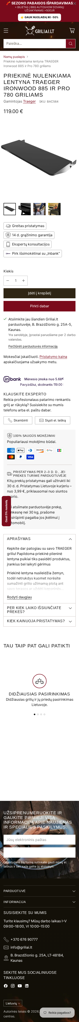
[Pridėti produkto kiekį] (23, 280)
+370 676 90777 (24, 939)
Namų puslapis (14, 57)
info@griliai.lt (21, 947)
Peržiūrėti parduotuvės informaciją (32, 346)
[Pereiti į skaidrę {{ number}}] (34, 714)
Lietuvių (11, 1003)
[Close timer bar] (74, 3)
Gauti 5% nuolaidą (6, 511)
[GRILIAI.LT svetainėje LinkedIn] (26, 986)
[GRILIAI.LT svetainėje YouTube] (19, 986)
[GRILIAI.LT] (39, 30)
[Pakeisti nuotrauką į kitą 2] (24, 209)
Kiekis (8, 271)
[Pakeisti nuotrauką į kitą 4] (54, 209)
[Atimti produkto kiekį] (8, 280)
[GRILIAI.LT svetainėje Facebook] (5, 986)
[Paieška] (70, 43)
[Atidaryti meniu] (5, 30)
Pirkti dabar (39, 306)
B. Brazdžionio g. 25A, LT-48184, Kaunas (37, 958)
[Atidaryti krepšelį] (71, 30)
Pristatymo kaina (53, 357)
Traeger (29, 101)
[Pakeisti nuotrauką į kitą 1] (10, 209)
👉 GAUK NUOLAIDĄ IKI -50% (39, 17)
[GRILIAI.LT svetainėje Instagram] (12, 986)
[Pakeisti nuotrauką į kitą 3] (39, 209)
